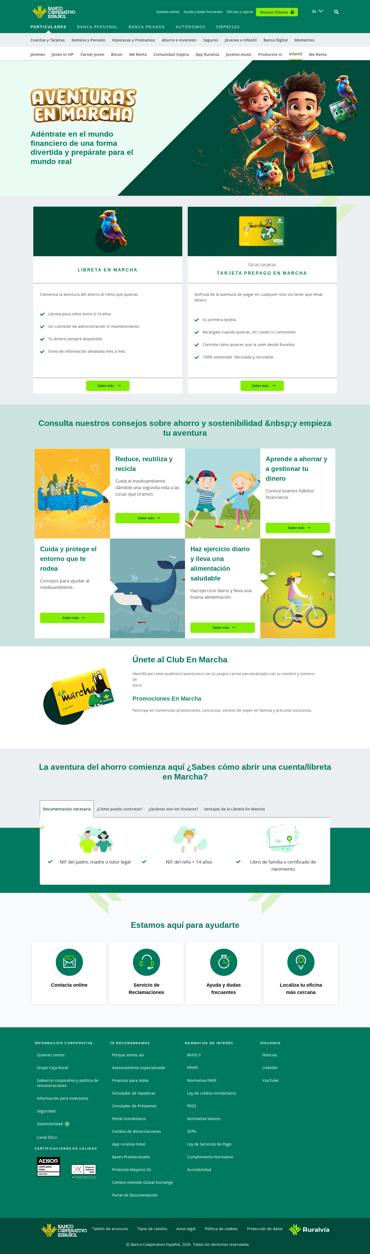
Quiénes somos (168, 11)
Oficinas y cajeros (240, 11)
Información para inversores (62, 1098)
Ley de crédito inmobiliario (211, 1093)
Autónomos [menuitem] (191, 26)
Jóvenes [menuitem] (38, 54)
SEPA (191, 1131)
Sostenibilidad (50, 1123)
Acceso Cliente (274, 12)
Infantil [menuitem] (295, 53)
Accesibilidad (199, 1169)
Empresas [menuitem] (228, 26)
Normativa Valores (203, 1118)
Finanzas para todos (130, 1080)
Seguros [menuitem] (210, 40)
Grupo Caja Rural (52, 1067)
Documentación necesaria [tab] (67, 809)
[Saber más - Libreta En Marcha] (107, 231)
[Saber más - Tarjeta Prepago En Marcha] (262, 231)
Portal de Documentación (135, 1195)
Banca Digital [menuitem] (276, 40)
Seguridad (46, 1111)
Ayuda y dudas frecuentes (203, 11)
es (314, 11)
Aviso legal (186, 1228)
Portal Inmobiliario (129, 1118)
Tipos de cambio (152, 1228)
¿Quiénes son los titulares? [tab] (173, 809)
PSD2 (191, 1105)
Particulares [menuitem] (48, 26)
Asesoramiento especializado (138, 1067)
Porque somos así (128, 1054)
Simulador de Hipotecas (133, 1093)
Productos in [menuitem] (270, 54)
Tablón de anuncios (110, 1228)
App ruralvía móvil (128, 1144)
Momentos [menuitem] (304, 40)
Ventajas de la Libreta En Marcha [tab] (234, 809)
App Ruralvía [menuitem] (207, 54)
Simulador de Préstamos (134, 1105)
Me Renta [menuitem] (138, 54)
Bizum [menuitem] (116, 54)
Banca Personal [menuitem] (97, 26)
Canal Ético (47, 1137)
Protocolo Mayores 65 (131, 1169)
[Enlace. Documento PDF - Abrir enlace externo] (48, 1167)
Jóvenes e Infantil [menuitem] (241, 40)
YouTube (270, 1080)
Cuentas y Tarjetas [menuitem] (48, 40)
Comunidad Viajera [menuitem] (171, 54)
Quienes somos (51, 1054)
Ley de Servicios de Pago (209, 1144)
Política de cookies (221, 1228)
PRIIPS (192, 1067)
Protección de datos (265, 1228)
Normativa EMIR (201, 1080)
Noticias (269, 1054)
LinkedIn (270, 1067)
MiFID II (194, 1054)
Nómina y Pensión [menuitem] (88, 40)
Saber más (106, 385)
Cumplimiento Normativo (210, 1156)
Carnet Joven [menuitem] (92, 54)
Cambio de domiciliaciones (136, 1131)
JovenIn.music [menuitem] (239, 54)
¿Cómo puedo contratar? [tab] (119, 809)
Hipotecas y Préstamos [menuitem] (133, 40)
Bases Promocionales (131, 1156)
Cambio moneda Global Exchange (142, 1182)
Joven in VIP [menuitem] (63, 54)
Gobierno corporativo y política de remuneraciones (67, 1083)
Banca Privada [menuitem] (147, 26)
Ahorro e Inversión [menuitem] (179, 40)
